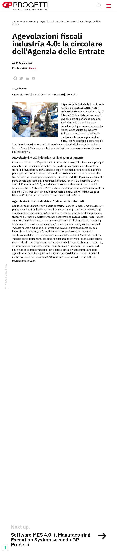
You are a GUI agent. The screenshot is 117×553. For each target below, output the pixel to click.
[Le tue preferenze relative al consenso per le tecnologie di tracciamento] (5, 548)
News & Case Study (29, 21)
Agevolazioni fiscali (21, 94)
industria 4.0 (71, 94)
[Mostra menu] (109, 6)
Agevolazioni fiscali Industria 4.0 (48, 94)
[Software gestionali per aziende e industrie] (25, 6)
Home (15, 21)
